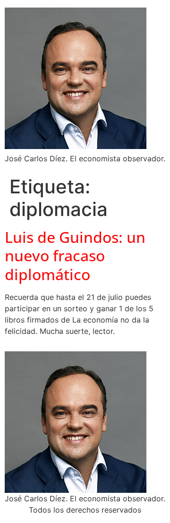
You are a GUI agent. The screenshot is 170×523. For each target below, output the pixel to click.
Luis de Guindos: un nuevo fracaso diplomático (75, 255)
